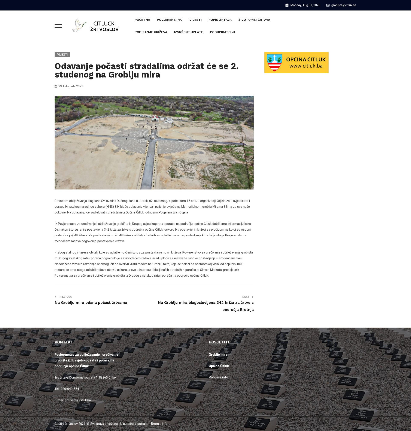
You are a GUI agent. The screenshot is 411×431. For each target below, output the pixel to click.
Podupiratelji (222, 32)
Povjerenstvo (170, 20)
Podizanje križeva (151, 32)
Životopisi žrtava (254, 20)
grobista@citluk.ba (343, 5)
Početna (142, 20)
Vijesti (195, 20)
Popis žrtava (220, 20)
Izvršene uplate (188, 32)
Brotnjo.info (159, 424)
